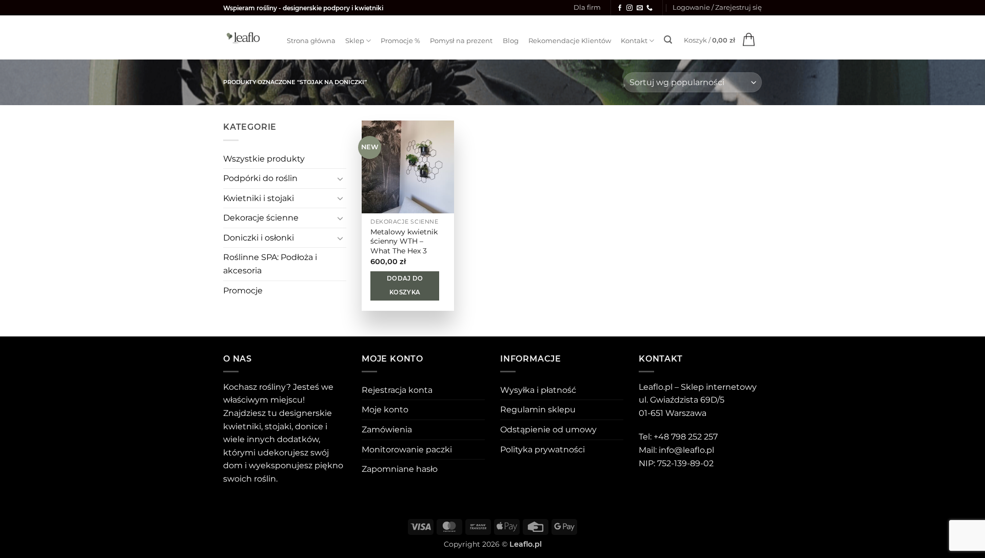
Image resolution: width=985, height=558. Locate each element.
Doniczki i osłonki (258, 238)
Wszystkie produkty (264, 159)
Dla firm (587, 7)
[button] (717, 7)
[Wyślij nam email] (640, 8)
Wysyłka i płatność (538, 390)
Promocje (243, 290)
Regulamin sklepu (538, 409)
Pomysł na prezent (461, 41)
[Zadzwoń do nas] (649, 8)
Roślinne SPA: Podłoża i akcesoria (270, 263)
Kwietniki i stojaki (258, 198)
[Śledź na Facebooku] (620, 8)
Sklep (354, 41)
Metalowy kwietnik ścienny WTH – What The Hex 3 (404, 241)
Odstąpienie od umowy (548, 429)
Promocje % (400, 41)
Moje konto (385, 409)
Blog (511, 41)
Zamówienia (387, 429)
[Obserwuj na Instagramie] (629, 8)
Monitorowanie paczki (407, 449)
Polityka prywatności (542, 449)
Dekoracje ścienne (261, 218)
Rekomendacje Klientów (569, 41)
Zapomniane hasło (400, 469)
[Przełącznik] (340, 178)
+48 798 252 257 (686, 437)
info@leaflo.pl (686, 450)
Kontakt (634, 41)
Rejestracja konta (397, 390)
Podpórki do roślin (260, 178)
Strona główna (311, 41)
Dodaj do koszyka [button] (405, 285)
